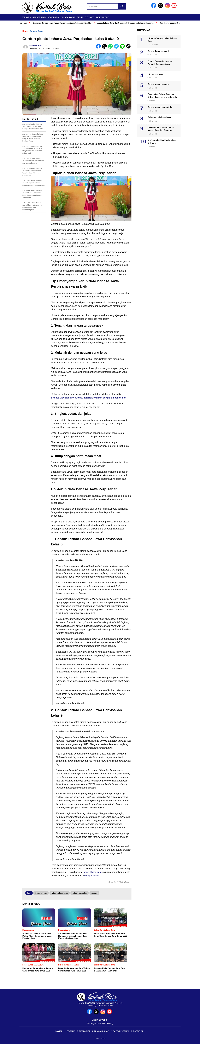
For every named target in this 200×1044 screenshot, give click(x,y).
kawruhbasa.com (92, 872)
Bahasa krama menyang (158, 84)
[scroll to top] (191, 1039)
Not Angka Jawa (94, 1023)
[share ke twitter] (105, 48)
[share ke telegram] (117, 48)
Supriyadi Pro (35, 46)
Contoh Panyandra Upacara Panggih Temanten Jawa (160, 62)
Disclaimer (84, 1031)
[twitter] (161, 7)
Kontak (59, 1031)
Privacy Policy (101, 1031)
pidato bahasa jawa (59, 893)
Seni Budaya (53, 17)
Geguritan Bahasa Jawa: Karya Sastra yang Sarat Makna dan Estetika (43, 23)
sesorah (94, 893)
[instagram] (168, 7)
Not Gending (107, 1023)
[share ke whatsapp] (111, 48)
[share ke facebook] (99, 48)
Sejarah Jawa (68, 17)
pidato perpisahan (79, 893)
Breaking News (41, 893)
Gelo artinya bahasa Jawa (159, 117)
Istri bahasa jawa (155, 74)
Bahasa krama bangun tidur (160, 107)
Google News (91, 875)
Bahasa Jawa (39, 17)
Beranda (26, 17)
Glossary (89, 17)
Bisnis (80, 17)
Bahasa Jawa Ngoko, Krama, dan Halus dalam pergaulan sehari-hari (88, 397)
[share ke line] (123, 48)
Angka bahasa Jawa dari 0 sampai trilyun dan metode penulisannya (106, 23)
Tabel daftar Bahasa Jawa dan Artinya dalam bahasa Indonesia (162, 95)
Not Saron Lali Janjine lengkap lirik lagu (162, 141)
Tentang (71, 1031)
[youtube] (174, 7)
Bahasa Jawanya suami (158, 51)
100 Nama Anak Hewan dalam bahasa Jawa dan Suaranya (161, 128)
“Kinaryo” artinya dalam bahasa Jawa (162, 39)
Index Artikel (103, 17)
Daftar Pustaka (121, 1031)
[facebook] (154, 7)
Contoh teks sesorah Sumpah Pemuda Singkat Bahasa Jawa (165, 23)
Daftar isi (138, 1031)
